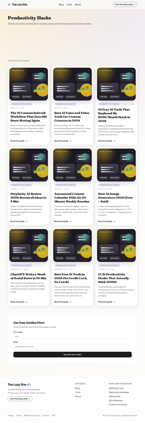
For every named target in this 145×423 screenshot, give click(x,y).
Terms (19, 415)
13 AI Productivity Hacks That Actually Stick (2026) (113, 278)
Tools (69, 4)
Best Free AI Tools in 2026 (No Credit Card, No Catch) (70, 278)
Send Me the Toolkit (72, 354)
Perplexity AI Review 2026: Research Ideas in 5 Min (28, 197)
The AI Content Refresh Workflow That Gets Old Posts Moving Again (28, 116)
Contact (45, 415)
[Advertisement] (72, 42)
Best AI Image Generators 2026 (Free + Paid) (115, 197)
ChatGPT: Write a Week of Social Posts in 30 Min (28, 276)
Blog (61, 4)
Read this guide (19, 141)
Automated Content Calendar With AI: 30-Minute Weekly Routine (71, 197)
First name (17, 332)
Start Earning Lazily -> (125, 4)
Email (15, 342)
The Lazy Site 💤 (19, 384)
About (78, 4)
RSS (54, 415)
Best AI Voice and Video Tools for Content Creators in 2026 (71, 116)
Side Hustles (115, 396)
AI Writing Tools (116, 388)
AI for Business (116, 400)
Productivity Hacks (21, 104)
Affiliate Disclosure (32, 415)
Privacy (11, 415)
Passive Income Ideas (119, 392)
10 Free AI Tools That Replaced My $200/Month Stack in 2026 (114, 115)
